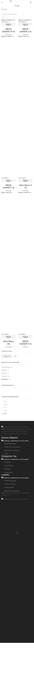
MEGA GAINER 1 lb (8, 186)
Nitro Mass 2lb (8, 342)
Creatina (4, 376)
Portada (17, 6)
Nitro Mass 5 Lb (25, 186)
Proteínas (4, 379)
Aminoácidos (5, 367)
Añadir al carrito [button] (8, 25)
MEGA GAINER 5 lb (25, 342)
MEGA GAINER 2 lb (25, 30)
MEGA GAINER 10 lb (8, 30)
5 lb (15, 356)
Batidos (3, 370)
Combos (4, 373)
